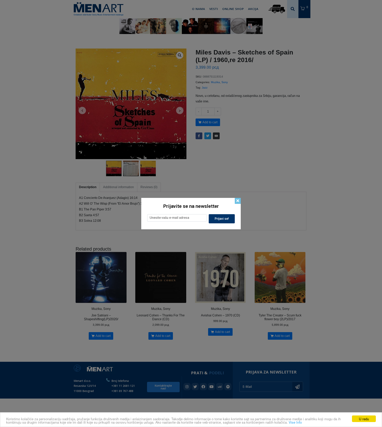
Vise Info (295, 422)
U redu (364, 418)
